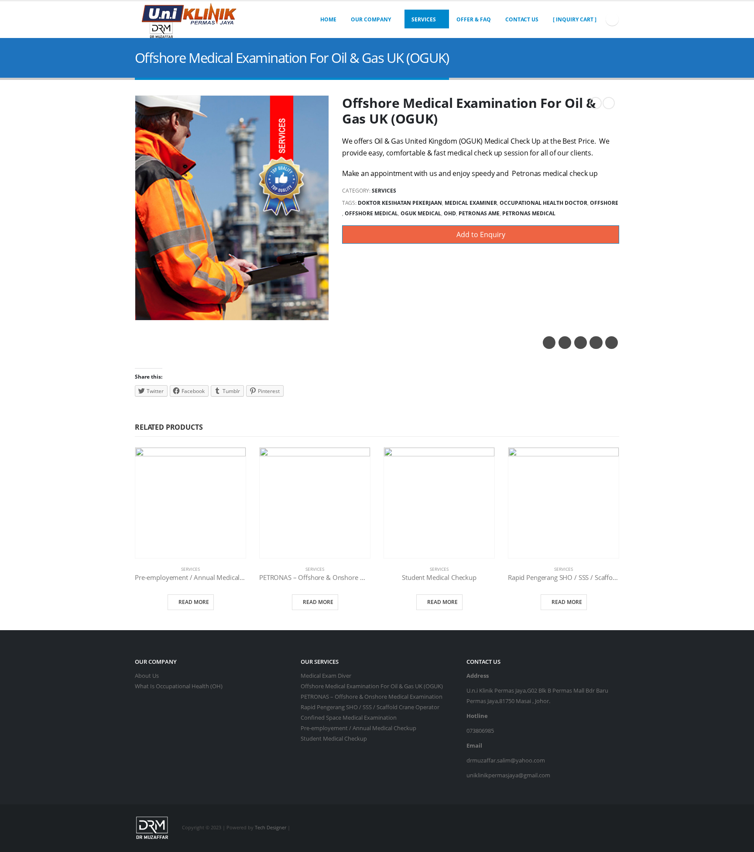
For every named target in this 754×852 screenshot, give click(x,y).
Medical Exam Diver (326, 676)
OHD (450, 213)
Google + (595, 342)
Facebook (549, 342)
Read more (193, 602)
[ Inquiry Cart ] (574, 19)
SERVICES (423, 19)
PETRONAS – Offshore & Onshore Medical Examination (371, 696)
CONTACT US (521, 19)
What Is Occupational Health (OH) (179, 686)
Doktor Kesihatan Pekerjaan (400, 203)
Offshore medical (371, 213)
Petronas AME (479, 213)
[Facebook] (612, 19)
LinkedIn (580, 342)
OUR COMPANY (371, 19)
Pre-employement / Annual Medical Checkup (358, 728)
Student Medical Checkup (334, 738)
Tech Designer (270, 827)
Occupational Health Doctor (543, 203)
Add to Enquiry (480, 234)
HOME (328, 19)
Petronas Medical (528, 213)
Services (384, 190)
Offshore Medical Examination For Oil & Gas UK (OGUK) (372, 686)
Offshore (604, 203)
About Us (147, 676)
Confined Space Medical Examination (349, 717)
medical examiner (471, 203)
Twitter (565, 342)
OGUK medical (421, 213)
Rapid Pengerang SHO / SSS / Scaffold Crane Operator (370, 707)
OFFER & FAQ (473, 19)
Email (611, 342)
